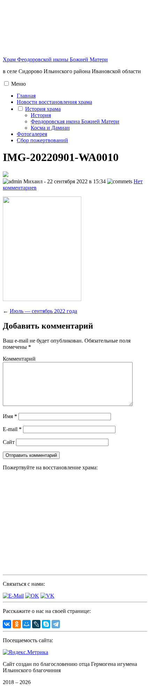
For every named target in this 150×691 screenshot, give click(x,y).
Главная (26, 96)
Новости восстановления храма (54, 102)
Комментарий (19, 359)
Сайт (9, 442)
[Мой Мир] (26, 624)
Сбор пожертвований (42, 140)
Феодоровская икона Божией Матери (75, 121)
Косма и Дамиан (50, 128)
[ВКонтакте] (7, 624)
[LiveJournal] (36, 624)
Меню (18, 84)
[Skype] (46, 624)
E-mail (12, 429)
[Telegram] (56, 624)
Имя (10, 416)
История (41, 115)
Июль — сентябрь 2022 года (43, 311)
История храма (43, 109)
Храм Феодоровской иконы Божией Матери (55, 59)
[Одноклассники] (17, 624)
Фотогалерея (32, 134)
